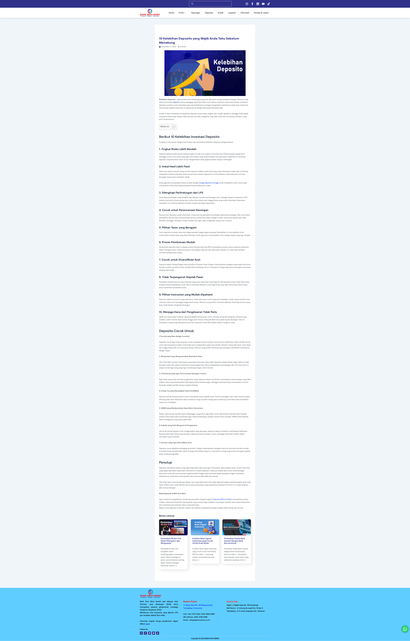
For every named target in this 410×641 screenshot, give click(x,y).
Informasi (245, 13)
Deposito (209, 13)
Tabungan (195, 13)
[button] (211, 4)
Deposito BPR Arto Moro (222, 499)
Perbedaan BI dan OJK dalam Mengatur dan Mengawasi (171, 540)
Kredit (220, 13)
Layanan (232, 13)
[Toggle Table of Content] (172, 127)
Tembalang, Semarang (192, 608)
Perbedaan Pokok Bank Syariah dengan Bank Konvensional (234, 540)
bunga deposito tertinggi (209, 183)
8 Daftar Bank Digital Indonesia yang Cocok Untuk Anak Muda (202, 540)
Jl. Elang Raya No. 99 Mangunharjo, (199, 605)
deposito (176, 102)
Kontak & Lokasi (261, 13)
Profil (181, 13)
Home (171, 13)
